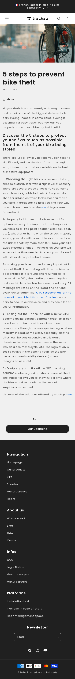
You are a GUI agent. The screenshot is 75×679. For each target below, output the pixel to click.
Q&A (10, 533)
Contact (13, 540)
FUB (44, 207)
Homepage (15, 462)
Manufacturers (17, 491)
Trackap (31, 672)
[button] (7, 18)
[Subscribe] (57, 637)
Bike (9, 477)
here (69, 394)
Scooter (12, 484)
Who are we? (16, 518)
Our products (16, 469)
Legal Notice (15, 567)
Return (37, 419)
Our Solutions (37, 429)
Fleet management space (25, 616)
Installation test (18, 601)
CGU (10, 560)
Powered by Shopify (46, 672)
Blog (10, 525)
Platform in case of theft (24, 608)
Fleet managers (18, 574)
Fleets (11, 499)
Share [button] (10, 99)
